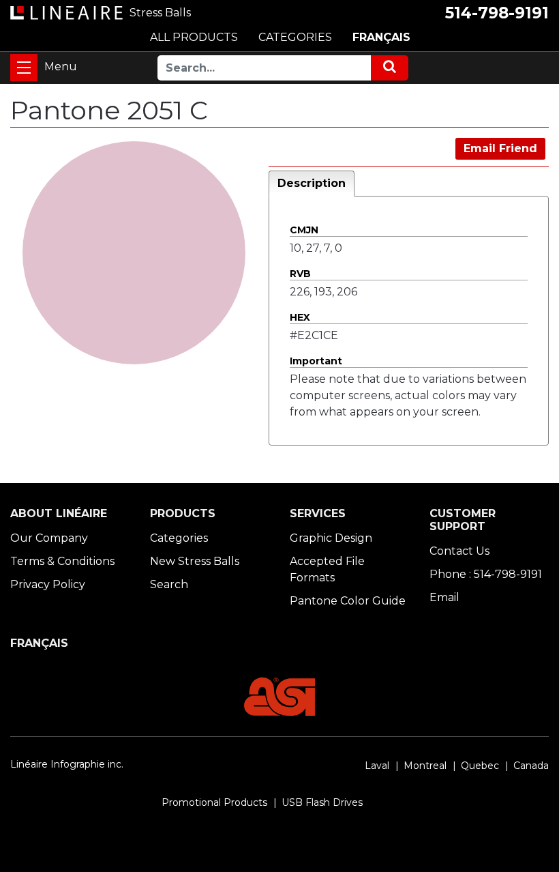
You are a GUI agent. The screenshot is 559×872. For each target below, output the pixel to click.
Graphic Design (331, 538)
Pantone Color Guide (348, 600)
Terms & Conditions (62, 561)
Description (311, 183)
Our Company (49, 538)
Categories (179, 538)
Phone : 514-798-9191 (485, 574)
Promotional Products (214, 802)
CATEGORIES (295, 37)
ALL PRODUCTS (194, 37)
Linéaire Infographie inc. (66, 764)
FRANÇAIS (381, 37)
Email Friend (500, 148)
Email (444, 597)
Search (169, 584)
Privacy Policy (47, 584)
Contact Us (459, 550)
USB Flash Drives (322, 802)
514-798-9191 (497, 13)
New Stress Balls (194, 561)
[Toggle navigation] (23, 67)
